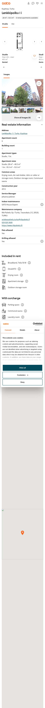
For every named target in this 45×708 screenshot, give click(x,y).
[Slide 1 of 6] (6, 110)
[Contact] (33, 3)
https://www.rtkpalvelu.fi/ (12, 225)
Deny (22, 382)
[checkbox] (34, 56)
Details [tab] (22, 330)
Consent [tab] (8, 330)
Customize (21, 375)
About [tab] (37, 330)
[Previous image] (5, 41)
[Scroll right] (41, 67)
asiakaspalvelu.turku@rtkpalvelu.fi (16, 219)
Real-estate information (16, 124)
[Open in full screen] (39, 83)
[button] (42, 204)
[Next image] (34, 41)
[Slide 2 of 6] (14, 110)
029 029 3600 (7, 222)
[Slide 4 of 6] (31, 110)
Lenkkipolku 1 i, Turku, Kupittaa (14, 133)
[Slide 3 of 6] (22, 110)
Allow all (22, 368)
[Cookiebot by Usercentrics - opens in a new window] (32, 323)
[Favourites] (37, 3)
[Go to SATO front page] (6, 3)
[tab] (5, 24)
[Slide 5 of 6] (39, 110)
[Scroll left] (4, 67)
